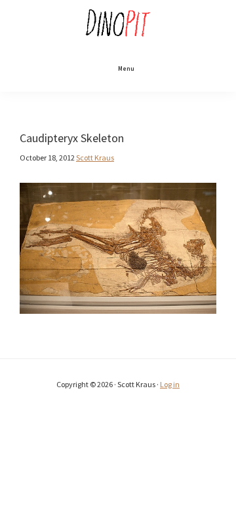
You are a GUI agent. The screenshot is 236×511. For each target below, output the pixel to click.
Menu (126, 69)
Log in (170, 384)
